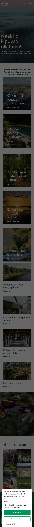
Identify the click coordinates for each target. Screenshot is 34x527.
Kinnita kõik (17, 512)
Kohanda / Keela (17, 519)
